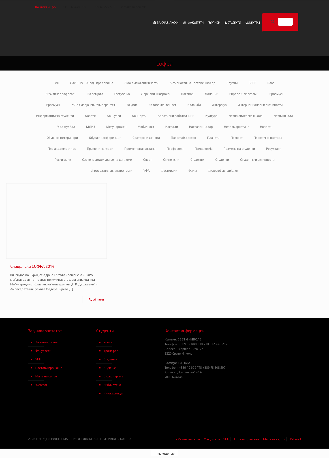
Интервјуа (219, 105)
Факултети (43, 351)
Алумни (232, 83)
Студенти (197, 159)
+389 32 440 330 (74, 7)
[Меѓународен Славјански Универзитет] (73, 23)
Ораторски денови (146, 137)
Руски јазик (63, 159)
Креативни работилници (176, 116)
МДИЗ (90, 126)
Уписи (108, 342)
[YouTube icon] (280, 7)
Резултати (273, 148)
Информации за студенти (55, 116)
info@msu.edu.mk (133, 7)
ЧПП (38, 359)
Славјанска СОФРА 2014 (32, 266)
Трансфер (111, 351)
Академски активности (141, 83)
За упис (131, 105)
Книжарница (113, 393)
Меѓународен (116, 126)
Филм (192, 170)
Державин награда (155, 94)
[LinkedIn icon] (285, 7)
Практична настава (268, 137)
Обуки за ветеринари (62, 137)
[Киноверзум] (130, 419)
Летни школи (283, 116)
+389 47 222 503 (103, 7)
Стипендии (171, 159)
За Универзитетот (48, 342)
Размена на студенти (239, 148)
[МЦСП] (62, 419)
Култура (211, 116)
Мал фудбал (66, 126)
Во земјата (95, 94)
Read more (96, 299)
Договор (187, 94)
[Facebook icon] (274, 7)
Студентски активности (257, 159)
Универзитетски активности (111, 170)
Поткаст (237, 137)
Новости (266, 126)
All (57, 83)
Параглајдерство (183, 137)
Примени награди (100, 148)
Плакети (213, 137)
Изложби (194, 105)
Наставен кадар (201, 126)
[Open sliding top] (164, 5)
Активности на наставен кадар (192, 83)
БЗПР (252, 83)
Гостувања (122, 94)
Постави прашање (48, 368)
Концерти (139, 116)
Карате (90, 116)
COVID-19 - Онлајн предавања (91, 83)
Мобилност (146, 126)
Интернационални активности (260, 105)
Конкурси (114, 116)
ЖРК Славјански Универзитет (93, 105)
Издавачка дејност (162, 105)
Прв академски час (62, 148)
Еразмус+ (276, 94)
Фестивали (169, 170)
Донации (211, 94)
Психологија (204, 148)
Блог (270, 83)
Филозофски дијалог (223, 170)
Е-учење (110, 368)
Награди (171, 126)
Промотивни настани (140, 148)
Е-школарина (113, 376)
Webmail (41, 385)
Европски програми (243, 94)
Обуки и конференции (105, 137)
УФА (146, 170)
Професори (175, 148)
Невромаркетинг (236, 126)
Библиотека (112, 385)
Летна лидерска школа (246, 116)
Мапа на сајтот (46, 376)
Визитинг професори (61, 94)
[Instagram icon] (291, 7)
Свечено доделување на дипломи (107, 159)
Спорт (147, 159)
